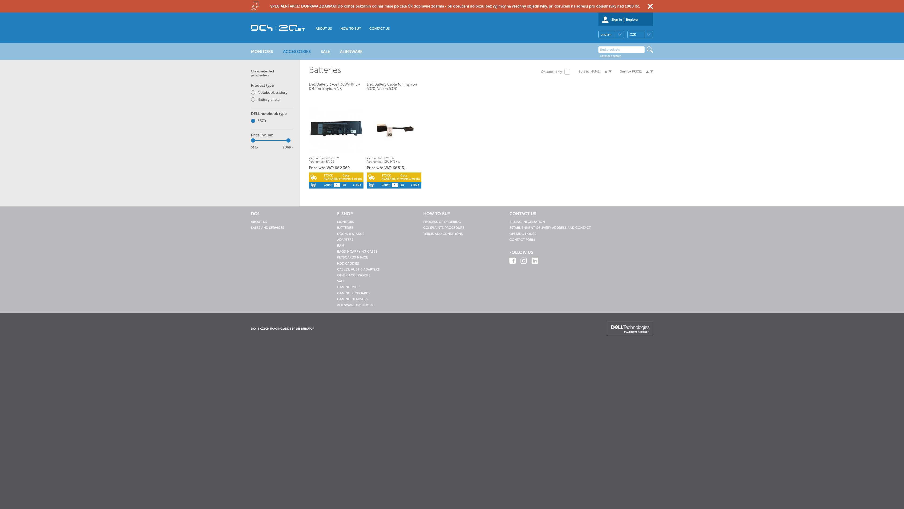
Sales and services (267, 228)
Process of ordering (442, 222)
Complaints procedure (443, 228)
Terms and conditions (443, 234)
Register (632, 20)
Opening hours (522, 234)
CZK (633, 35)
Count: (328, 185)
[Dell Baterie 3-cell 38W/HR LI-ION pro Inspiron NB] (336, 130)
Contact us (379, 29)
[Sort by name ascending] (606, 71)
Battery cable (269, 99)
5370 (262, 121)
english (606, 35)
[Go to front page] (278, 27)
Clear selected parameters (262, 73)
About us (324, 29)
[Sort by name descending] (610, 71)
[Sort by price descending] (651, 71)
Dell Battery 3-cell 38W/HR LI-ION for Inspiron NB (334, 86)
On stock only (551, 72)
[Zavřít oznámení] (650, 6)
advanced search (610, 55)
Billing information (527, 222)
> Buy (357, 185)
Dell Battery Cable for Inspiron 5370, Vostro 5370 (392, 86)
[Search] (650, 49)
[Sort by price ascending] (647, 71)
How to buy (350, 29)
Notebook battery (272, 92)
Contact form (522, 240)
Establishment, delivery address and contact (550, 228)
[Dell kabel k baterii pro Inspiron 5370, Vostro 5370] (394, 130)
